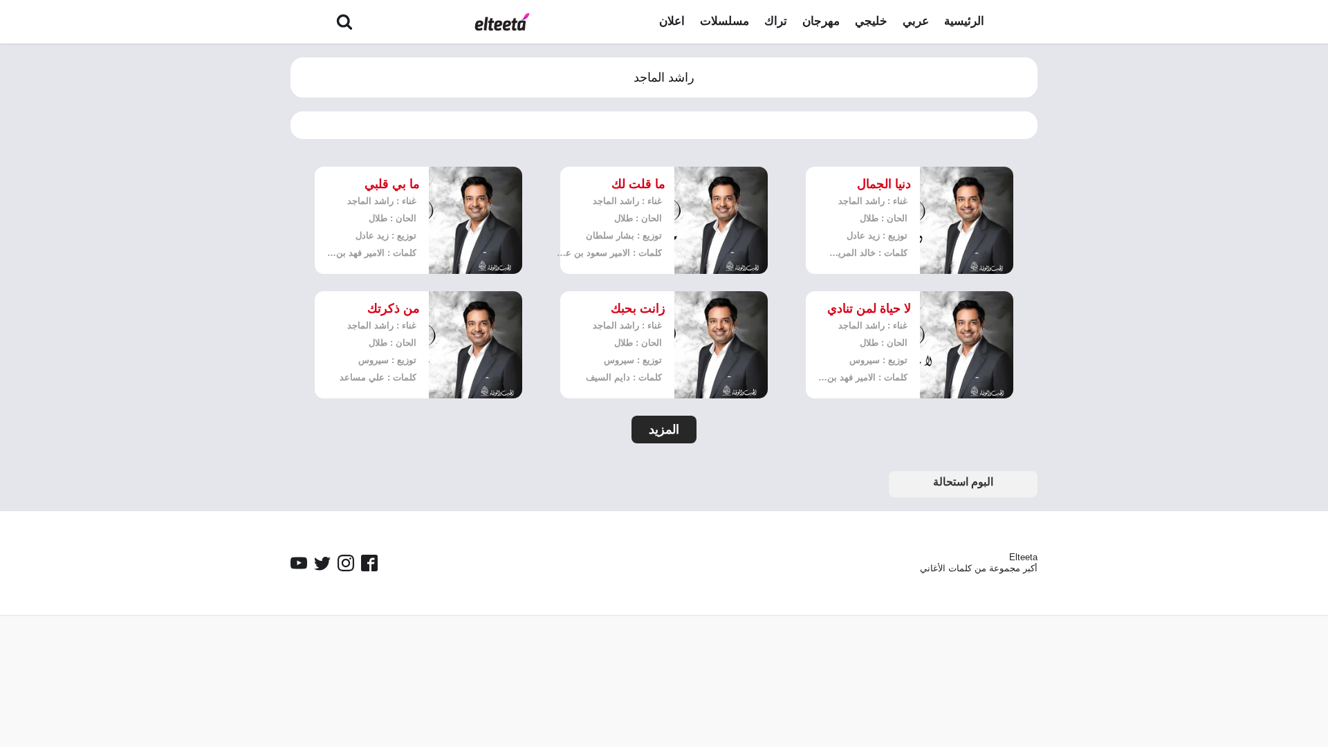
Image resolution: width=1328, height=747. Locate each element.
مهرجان (821, 21)
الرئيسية (964, 21)
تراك (775, 21)
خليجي (871, 21)
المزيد (664, 429)
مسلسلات (724, 21)
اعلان (672, 21)
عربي (916, 21)
